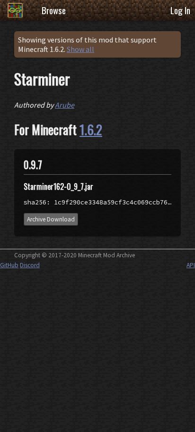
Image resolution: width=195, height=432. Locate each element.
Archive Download (51, 219)
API (190, 265)
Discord (30, 265)
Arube (64, 105)
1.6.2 (91, 129)
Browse (54, 10)
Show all (80, 49)
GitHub (9, 265)
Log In (180, 10)
